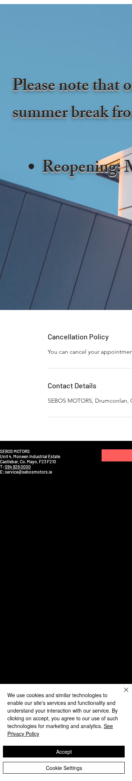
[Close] (122, 694)
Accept (64, 751)
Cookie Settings (64, 767)
